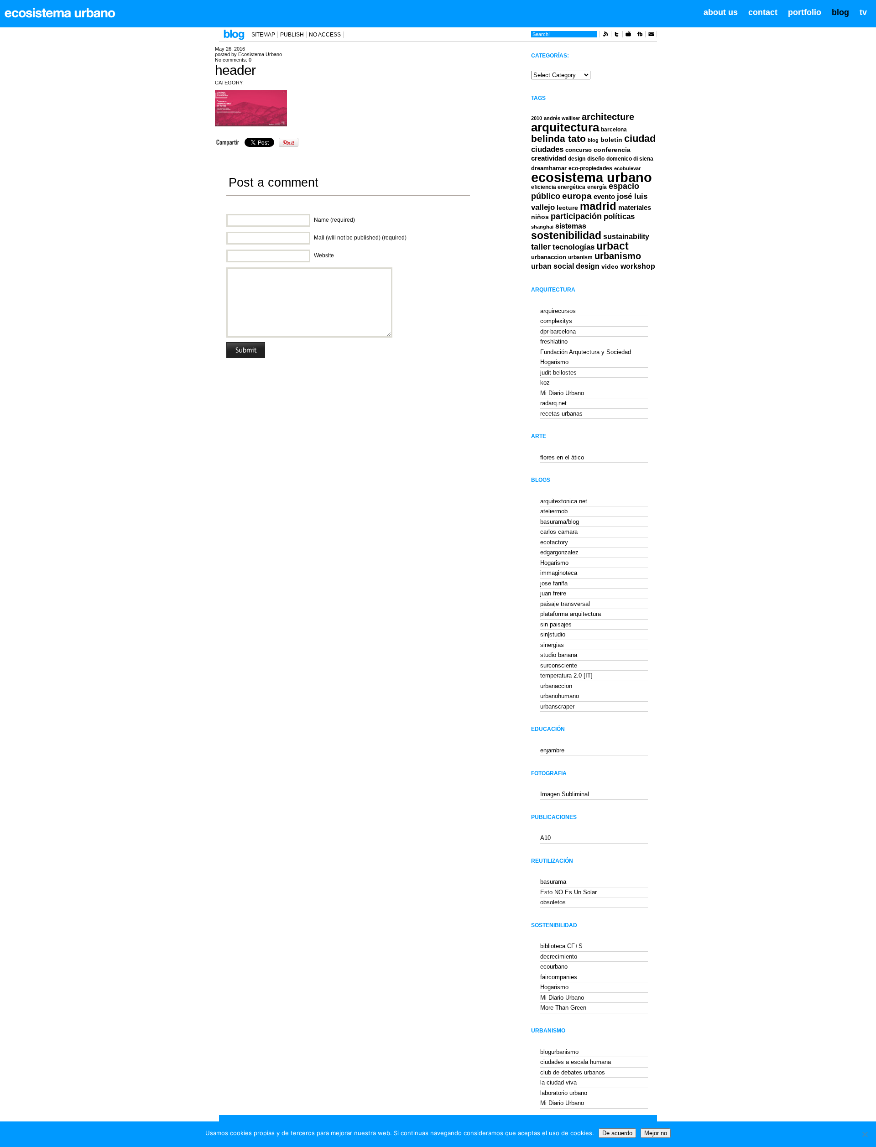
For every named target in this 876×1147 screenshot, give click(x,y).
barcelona (614, 129)
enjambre (552, 750)
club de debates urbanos (572, 1072)
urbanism (580, 257)
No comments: (233, 60)
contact (762, 12)
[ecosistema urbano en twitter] (617, 35)
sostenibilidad (566, 235)
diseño (596, 159)
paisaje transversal (565, 603)
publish (292, 34)
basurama (553, 881)
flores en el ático (562, 457)
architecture (608, 117)
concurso (578, 149)
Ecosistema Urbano (260, 54)
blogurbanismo (559, 1051)
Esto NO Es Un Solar (568, 892)
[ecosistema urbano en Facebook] (639, 35)
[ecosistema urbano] (60, 13)
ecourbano (554, 966)
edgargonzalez (559, 552)
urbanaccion (548, 257)
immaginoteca (558, 572)
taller (541, 246)
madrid (598, 206)
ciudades (547, 149)
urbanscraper (557, 706)
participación (576, 216)
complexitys (556, 321)
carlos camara (559, 531)
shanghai (542, 226)
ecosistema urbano (591, 177)
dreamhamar (549, 168)
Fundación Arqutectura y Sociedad (585, 352)
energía (597, 187)
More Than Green (563, 1007)
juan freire (553, 593)
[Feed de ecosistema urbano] (605, 35)
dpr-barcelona (558, 331)
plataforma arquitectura (570, 613)
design (576, 159)
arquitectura (565, 127)
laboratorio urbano (563, 1093)
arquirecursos (558, 311)
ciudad (640, 138)
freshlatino (554, 341)
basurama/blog (559, 521)
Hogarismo (554, 362)
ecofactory (554, 542)
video (610, 266)
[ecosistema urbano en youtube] (628, 35)
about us (721, 12)
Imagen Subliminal (564, 794)
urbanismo (617, 256)
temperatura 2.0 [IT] (566, 675)
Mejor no (655, 1133)
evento (604, 196)
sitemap (263, 34)
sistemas (570, 226)
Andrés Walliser (562, 118)
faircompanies (558, 977)
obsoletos (553, 902)
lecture (567, 207)
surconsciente (558, 665)
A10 (545, 837)
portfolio (804, 12)
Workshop (637, 266)
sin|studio (552, 634)
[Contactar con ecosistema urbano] (651, 35)
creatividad (548, 158)
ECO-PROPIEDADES (590, 168)
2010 (536, 118)
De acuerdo (617, 1133)
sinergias (552, 644)
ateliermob (554, 511)
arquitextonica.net (563, 501)
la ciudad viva (558, 1082)
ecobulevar (627, 168)
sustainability (626, 236)
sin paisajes (556, 624)
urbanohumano (559, 696)
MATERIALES (634, 207)
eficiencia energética (558, 187)
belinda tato (558, 138)
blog (840, 12)
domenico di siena (629, 159)
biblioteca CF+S (561, 946)
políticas (619, 216)
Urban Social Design (565, 266)
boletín (611, 139)
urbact (612, 246)
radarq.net (553, 403)
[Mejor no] (864, 1134)
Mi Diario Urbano (562, 393)
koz (545, 382)
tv (863, 12)
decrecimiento (558, 956)
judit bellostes (558, 372)
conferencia (612, 149)
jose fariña (554, 583)
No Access (325, 34)
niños (540, 216)
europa (577, 196)
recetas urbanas (561, 413)
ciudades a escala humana (575, 1061)
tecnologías (573, 247)
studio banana (558, 655)
